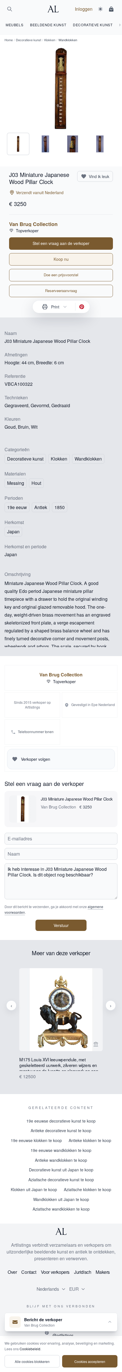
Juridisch (82, 1272)
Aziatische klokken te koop (87, 1189)
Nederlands (48, 1289)
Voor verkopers (55, 1272)
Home (9, 40)
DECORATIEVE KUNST (92, 24)
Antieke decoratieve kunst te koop (61, 1130)
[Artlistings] (54, 9)
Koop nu (61, 259)
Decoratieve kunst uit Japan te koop (61, 1169)
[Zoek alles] (10, 9)
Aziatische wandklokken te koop (61, 1209)
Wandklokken (88, 458)
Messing (15, 483)
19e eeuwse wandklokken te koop (61, 1150)
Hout (36, 483)
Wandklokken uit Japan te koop (61, 1199)
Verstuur (61, 925)
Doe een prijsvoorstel (61, 274)
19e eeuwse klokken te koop (36, 1140)
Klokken (49, 40)
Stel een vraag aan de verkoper (61, 243)
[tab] (18, 144)
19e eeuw (17, 507)
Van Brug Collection (33, 224)
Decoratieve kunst (28, 40)
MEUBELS (14, 24)
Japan (13, 531)
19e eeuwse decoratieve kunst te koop (61, 1121)
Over (12, 1272)
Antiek (40, 507)
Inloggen (83, 9)
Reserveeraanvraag (61, 290)
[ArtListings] (61, 1231)
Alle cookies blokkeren (32, 1361)
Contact (28, 1272)
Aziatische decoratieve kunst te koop (61, 1179)
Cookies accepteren (89, 1361)
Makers (103, 1272)
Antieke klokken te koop (90, 1140)
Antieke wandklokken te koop (61, 1160)
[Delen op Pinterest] (81, 306)
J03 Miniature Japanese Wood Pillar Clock (77, 799)
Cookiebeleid (30, 1348)
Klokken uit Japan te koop (34, 1189)
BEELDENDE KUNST (48, 24)
